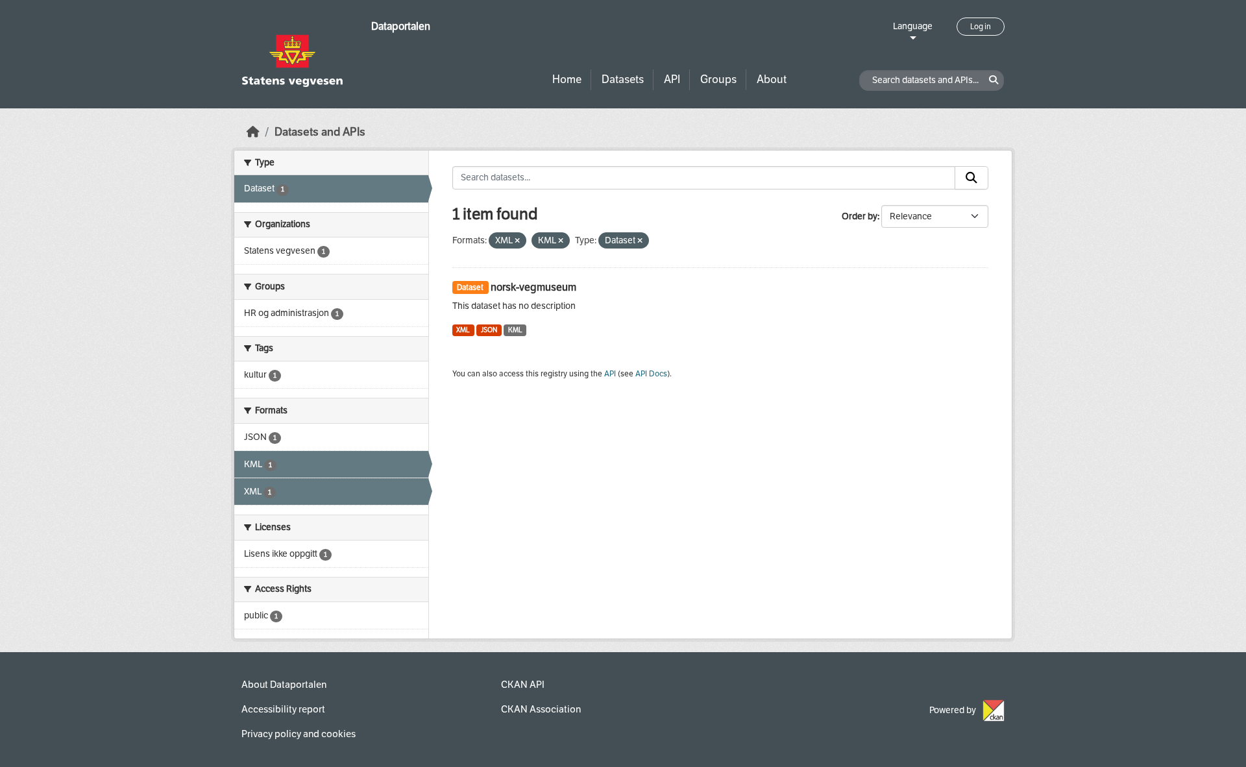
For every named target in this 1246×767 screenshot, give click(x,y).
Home (566, 79)
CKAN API (522, 684)
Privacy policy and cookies (298, 734)
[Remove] (517, 241)
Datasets (623, 79)
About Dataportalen (283, 684)
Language (913, 26)
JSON (489, 330)
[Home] (253, 132)
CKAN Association (541, 709)
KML (515, 330)
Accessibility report (283, 709)
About (772, 79)
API (672, 79)
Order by (859, 216)
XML (463, 330)
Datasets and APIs (320, 132)
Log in (980, 26)
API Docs (651, 373)
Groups (718, 79)
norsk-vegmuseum (533, 287)
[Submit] (971, 177)
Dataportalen (400, 26)
